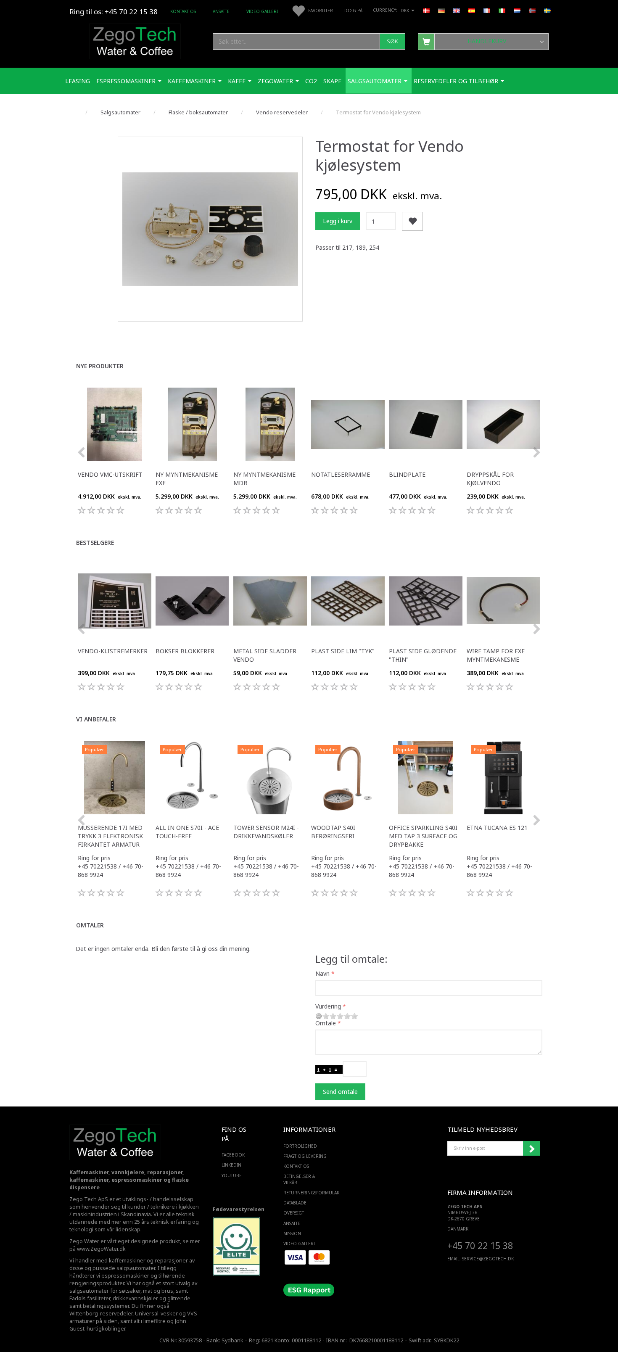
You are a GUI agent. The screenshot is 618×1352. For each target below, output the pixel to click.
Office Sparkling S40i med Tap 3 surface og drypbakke (423, 836)
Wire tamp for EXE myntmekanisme (496, 655)
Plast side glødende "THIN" (423, 655)
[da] (426, 10)
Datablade (294, 1203)
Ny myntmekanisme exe (187, 478)
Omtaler (90, 925)
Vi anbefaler (96, 719)
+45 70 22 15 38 (480, 1245)
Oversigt (293, 1213)
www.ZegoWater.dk (101, 1248)
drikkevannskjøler (135, 1298)
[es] (471, 10)
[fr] (486, 10)
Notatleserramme (340, 474)
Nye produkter (100, 366)
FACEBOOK (233, 1155)
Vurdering (328, 1006)
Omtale (325, 1023)
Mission (292, 1233)
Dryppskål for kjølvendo (490, 478)
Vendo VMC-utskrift (110, 474)
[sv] (547, 10)
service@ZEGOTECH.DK (488, 1259)
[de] (441, 10)
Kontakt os (183, 11)
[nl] (517, 10)
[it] (502, 10)
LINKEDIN (231, 1165)
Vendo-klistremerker (113, 651)
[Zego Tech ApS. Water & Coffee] (135, 40)
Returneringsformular (307, 1193)
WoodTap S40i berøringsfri (333, 832)
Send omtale (340, 1092)
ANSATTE (221, 11)
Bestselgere (95, 543)
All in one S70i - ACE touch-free (187, 832)
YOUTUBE (232, 1175)
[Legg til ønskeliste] (412, 221)
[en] (456, 10)
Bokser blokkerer (185, 651)
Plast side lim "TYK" (343, 651)
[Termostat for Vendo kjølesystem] (210, 229)
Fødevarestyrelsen (238, 1209)
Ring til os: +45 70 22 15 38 (113, 11)
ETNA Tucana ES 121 (497, 828)
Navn (322, 973)
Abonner (531, 1148)
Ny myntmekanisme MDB (264, 478)
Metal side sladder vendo (264, 655)
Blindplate (407, 474)
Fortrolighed (300, 1146)
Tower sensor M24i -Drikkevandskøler (266, 832)
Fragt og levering (305, 1156)
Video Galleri (262, 11)
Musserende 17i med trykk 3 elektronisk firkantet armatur (110, 836)
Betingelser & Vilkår (299, 1179)
